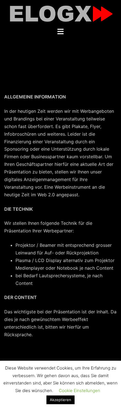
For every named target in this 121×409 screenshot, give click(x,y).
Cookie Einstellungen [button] (79, 390)
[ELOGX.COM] (60, 13)
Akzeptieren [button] (60, 399)
